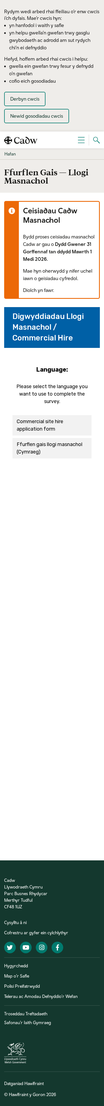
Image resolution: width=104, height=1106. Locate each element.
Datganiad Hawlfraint (24, 1083)
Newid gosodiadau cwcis (36, 116)
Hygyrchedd (16, 965)
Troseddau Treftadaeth (25, 1013)
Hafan (10, 154)
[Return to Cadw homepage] (20, 139)
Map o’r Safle (16, 975)
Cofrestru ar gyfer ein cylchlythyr (36, 932)
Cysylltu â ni (15, 922)
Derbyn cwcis (24, 99)
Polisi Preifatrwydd (22, 986)
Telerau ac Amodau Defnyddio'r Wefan (41, 996)
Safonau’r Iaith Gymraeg (27, 1022)
